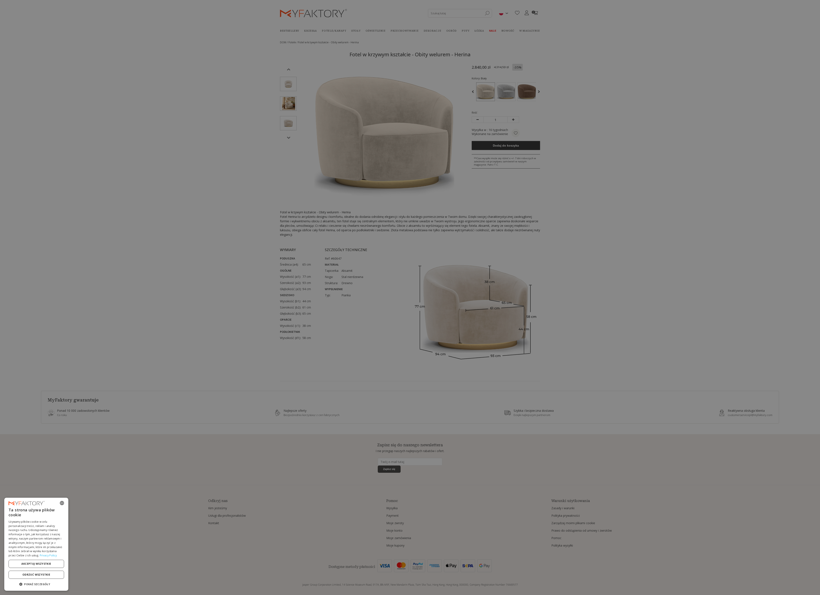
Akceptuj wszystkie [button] (36, 564)
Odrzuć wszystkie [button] (36, 574)
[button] (36, 584)
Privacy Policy (48, 555)
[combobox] (62, 503)
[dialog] (36, 544)
